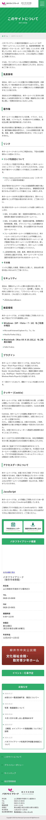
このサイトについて (13, 756)
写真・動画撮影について (15, 707)
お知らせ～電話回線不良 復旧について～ (22, 697)
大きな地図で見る (9, 572)
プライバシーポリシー (12, 300)
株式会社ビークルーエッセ (23, 812)
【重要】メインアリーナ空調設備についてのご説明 (24, 729)
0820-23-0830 (9, 598)
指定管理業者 (10, 781)
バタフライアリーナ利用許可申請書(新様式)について (23, 742)
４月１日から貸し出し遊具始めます (19, 718)
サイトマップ (10, 773)
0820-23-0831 (9, 607)
